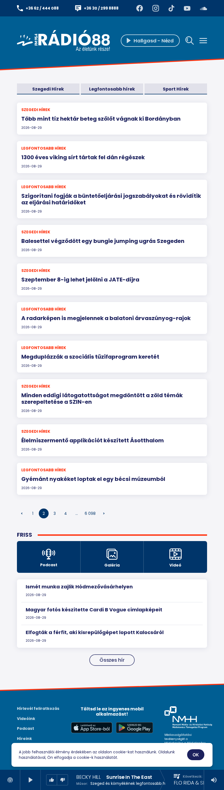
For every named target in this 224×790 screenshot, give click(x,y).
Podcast (25, 728)
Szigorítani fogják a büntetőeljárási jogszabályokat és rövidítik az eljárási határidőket (111, 199)
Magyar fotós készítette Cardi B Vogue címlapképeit (94, 609)
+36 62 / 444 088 (42, 8)
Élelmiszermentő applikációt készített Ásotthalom (92, 440)
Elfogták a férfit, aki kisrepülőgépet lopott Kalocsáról (95, 632)
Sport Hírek (176, 89)
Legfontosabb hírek (112, 89)
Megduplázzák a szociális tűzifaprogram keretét (90, 357)
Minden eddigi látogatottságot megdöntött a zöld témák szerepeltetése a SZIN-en (102, 398)
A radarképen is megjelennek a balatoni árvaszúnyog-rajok (106, 318)
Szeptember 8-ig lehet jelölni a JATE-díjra (80, 279)
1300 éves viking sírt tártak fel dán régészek (83, 157)
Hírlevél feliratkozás (38, 708)
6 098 (90, 513)
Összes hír (112, 660)
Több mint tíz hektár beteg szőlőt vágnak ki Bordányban (101, 119)
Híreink (24, 738)
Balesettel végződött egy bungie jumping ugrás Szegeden (102, 241)
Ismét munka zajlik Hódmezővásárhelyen (79, 586)
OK (196, 754)
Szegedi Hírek (48, 89)
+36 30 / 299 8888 (101, 8)
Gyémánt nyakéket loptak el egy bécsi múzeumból (93, 479)
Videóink (26, 718)
